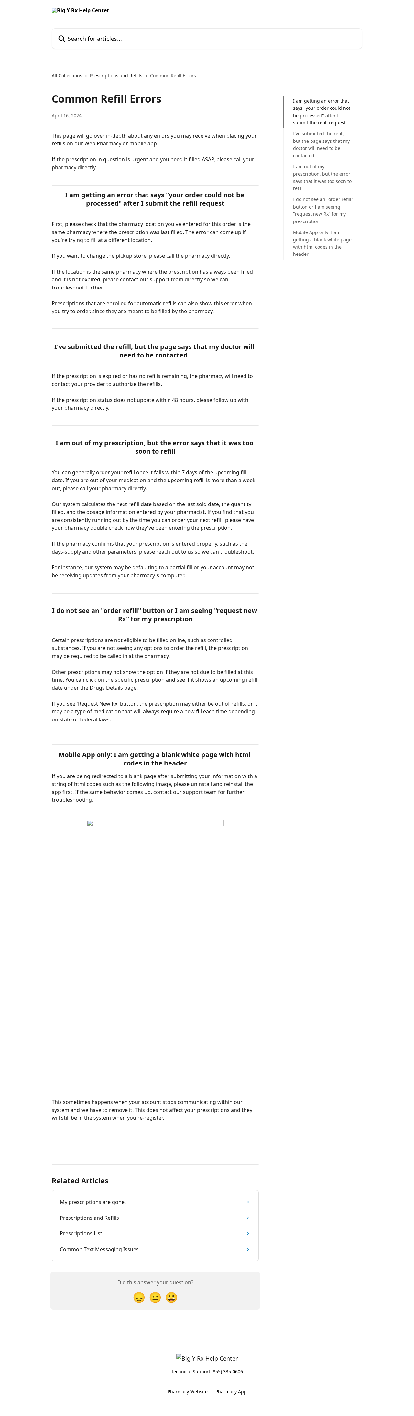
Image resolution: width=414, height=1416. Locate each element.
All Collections (67, 76)
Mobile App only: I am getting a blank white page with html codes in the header (322, 243)
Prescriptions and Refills (116, 76)
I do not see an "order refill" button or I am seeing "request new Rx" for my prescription (323, 210)
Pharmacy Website (188, 1391)
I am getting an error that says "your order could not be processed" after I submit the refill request (321, 112)
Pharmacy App (231, 1391)
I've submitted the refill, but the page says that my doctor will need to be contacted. (321, 144)
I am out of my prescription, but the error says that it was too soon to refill (322, 177)
